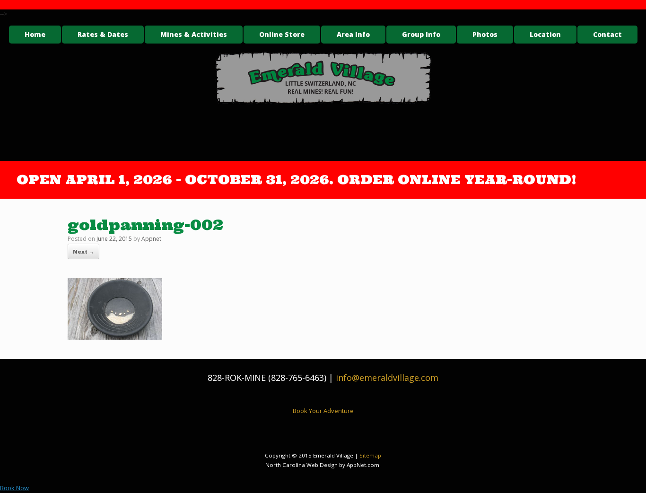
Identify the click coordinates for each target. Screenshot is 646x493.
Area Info (353, 34)
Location (545, 34)
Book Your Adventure (323, 410)
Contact (607, 34)
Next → (83, 251)
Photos (485, 34)
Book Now (14, 488)
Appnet (151, 239)
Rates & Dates (103, 34)
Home (35, 34)
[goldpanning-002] (115, 337)
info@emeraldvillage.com (387, 377)
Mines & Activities (193, 34)
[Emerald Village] (323, 78)
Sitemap (370, 455)
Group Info (421, 34)
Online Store (282, 34)
